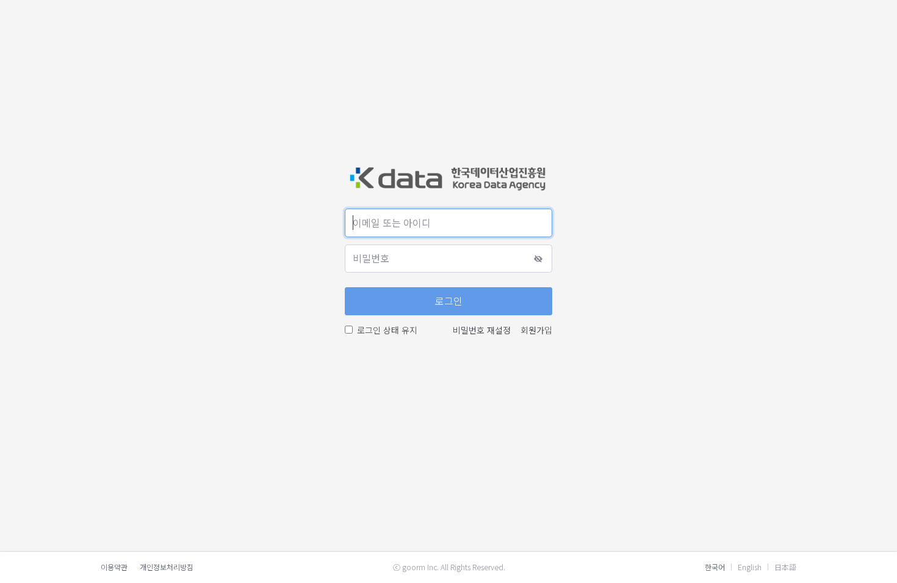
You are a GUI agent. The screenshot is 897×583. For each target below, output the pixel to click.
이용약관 (114, 567)
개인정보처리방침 (166, 567)
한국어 (715, 567)
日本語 (785, 567)
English (750, 567)
